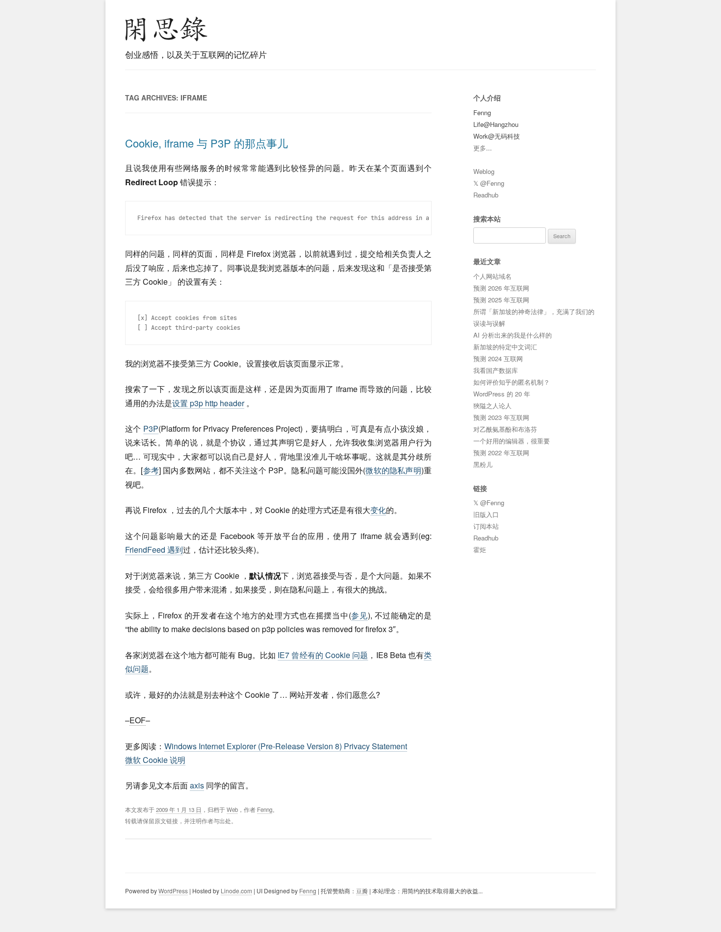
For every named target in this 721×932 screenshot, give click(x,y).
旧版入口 (486, 514)
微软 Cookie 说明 (155, 759)
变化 (378, 509)
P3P (150, 428)
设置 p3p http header (208, 403)
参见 (359, 615)
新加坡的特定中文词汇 (505, 346)
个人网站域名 (492, 276)
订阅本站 (486, 526)
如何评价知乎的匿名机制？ (511, 382)
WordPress (173, 890)
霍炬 (479, 549)
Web (232, 809)
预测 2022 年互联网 (501, 452)
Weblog (483, 171)
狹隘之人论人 (492, 405)
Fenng (264, 809)
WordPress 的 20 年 (501, 393)
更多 (479, 147)
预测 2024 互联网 (498, 358)
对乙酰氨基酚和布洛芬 (505, 429)
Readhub (485, 194)
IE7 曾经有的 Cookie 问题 (323, 655)
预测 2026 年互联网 (501, 288)
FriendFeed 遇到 (154, 549)
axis (197, 785)
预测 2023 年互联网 (501, 417)
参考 (151, 470)
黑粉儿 (482, 464)
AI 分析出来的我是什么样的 (512, 335)
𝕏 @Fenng (488, 183)
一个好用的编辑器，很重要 (511, 440)
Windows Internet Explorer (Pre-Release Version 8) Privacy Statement (285, 746)
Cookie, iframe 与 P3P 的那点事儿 (206, 142)
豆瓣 (362, 890)
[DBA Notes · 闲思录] (166, 29)
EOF (137, 720)
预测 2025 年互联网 (501, 299)
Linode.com (236, 890)
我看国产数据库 (495, 370)
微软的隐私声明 (393, 470)
